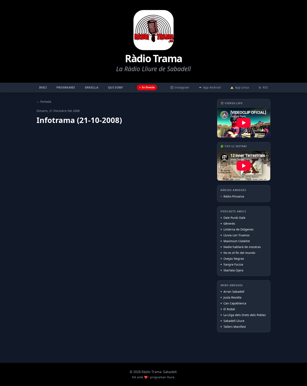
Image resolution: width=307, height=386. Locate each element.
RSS (265, 87)
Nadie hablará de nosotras (242, 247)
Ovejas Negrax (233, 259)
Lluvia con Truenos (236, 235)
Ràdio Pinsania (233, 196)
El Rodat (229, 309)
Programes (65, 87)
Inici (43, 87)
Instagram (182, 87)
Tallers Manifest (234, 327)
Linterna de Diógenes (238, 229)
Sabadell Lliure (233, 321)
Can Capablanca (234, 303)
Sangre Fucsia (233, 264)
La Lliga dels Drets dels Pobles (244, 315)
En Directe (148, 87)
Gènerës (229, 223)
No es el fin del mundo (239, 253)
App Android (212, 87)
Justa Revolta (232, 297)
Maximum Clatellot (236, 241)
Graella (91, 87)
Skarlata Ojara (233, 270)
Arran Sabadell (233, 292)
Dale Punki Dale (234, 218)
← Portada (44, 102)
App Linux (242, 87)
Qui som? (115, 87)
